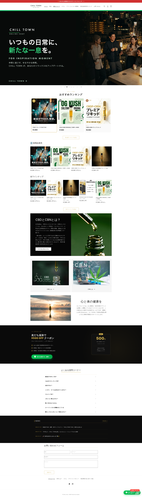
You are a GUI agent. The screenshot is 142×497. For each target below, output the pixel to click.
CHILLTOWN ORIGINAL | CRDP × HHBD (60, 168)
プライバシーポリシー (73, 478)
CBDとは (49, 289)
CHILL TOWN (68, 494)
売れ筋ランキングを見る (71, 137)
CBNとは (90, 289)
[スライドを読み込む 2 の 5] (67, 87)
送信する (49, 472)
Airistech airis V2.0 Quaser (86, 197)
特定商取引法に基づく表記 (87, 478)
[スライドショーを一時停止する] (81, 87)
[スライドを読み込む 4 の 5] (71, 87)
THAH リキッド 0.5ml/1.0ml (37, 168)
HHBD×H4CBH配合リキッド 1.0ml (100, 168)
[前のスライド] (61, 87)
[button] (104, 6)
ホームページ (51, 478)
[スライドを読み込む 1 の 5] (65, 87)
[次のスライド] (77, 87)
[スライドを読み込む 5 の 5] (73, 87)
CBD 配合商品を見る (43, 249)
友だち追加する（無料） (43, 356)
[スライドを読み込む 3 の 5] (69, 87)
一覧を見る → (105, 420)
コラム (65, 478)
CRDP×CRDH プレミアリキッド (78, 168)
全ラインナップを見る (71, 209)
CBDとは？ (59, 478)
